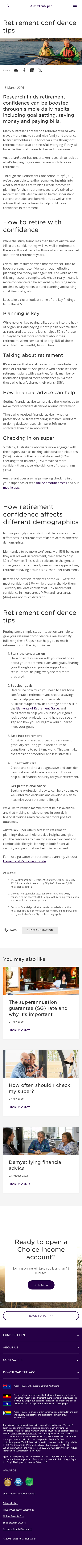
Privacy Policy (10, 1503)
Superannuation (40, 930)
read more (18, 1029)
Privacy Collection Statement (18, 1509)
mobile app (11, 487)
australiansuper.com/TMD (14, 1442)
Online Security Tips (13, 1516)
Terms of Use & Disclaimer (17, 1529)
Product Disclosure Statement (24, 1433)
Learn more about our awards (19, 1493)
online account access (51, 483)
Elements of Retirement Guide (37, 708)
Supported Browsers (14, 1522)
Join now (41, 1285)
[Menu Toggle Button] (75, 5)
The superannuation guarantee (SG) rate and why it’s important (38, 1008)
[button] (41, 1335)
